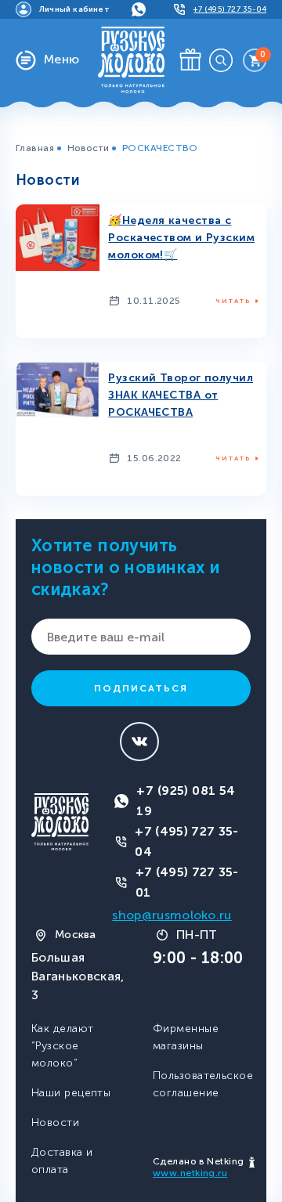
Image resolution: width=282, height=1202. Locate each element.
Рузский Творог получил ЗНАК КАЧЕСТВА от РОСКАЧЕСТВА (180, 395)
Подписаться (141, 688)
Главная (35, 148)
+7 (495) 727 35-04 (186, 841)
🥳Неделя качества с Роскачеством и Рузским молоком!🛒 (181, 238)
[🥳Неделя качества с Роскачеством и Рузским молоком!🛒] (57, 236)
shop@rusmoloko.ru (171, 915)
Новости (88, 148)
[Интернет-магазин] (131, 59)
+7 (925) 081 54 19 (186, 800)
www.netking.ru (190, 1173)
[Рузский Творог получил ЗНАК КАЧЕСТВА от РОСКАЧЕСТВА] (57, 388)
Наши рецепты (70, 1092)
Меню (62, 59)
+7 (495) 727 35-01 (187, 882)
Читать (233, 301)
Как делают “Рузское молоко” (62, 1046)
